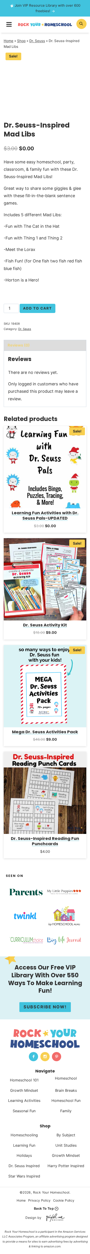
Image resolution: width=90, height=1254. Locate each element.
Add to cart (37, 308)
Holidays (24, 1155)
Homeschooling (24, 1135)
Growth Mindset (24, 1090)
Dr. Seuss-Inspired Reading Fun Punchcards (45, 841)
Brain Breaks (66, 1090)
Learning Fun (24, 1145)
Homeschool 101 (24, 1080)
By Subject (66, 1135)
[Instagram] (45, 1056)
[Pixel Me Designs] (54, 1218)
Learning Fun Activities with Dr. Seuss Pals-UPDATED (45, 515)
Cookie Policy (64, 1200)
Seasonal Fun (24, 1111)
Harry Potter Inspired (66, 1165)
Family (66, 1111)
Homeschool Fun (66, 1100)
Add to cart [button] (45, 532)
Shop (21, 41)
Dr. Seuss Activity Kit (45, 625)
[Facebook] (33, 1056)
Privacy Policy (39, 1200)
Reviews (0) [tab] (19, 345)
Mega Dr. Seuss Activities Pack (45, 732)
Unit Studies (66, 1145)
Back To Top (44, 1208)
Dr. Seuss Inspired (24, 1165)
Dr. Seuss (37, 41)
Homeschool (66, 1078)
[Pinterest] (56, 1056)
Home (8, 41)
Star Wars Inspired (24, 1176)
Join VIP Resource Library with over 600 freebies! (47, 8)
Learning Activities (24, 1100)
